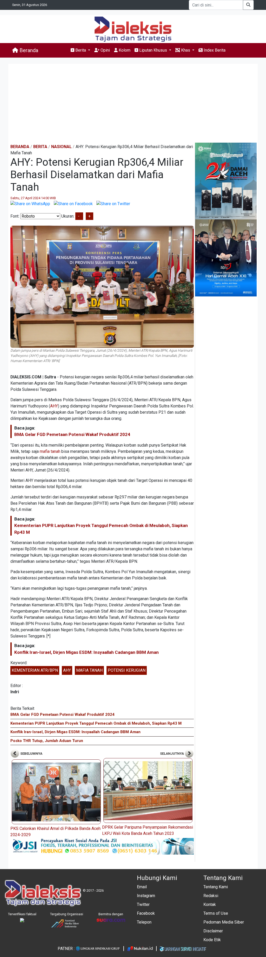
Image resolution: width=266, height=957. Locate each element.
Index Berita (214, 50)
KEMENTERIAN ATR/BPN (35, 670)
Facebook (146, 913)
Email (142, 886)
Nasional (61, 146)
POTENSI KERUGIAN (126, 670)
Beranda (28, 50)
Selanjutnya (172, 753)
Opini (104, 50)
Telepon (144, 922)
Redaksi (210, 895)
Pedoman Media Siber (223, 922)
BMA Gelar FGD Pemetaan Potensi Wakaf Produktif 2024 (72, 434)
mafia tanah (50, 451)
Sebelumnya (30, 753)
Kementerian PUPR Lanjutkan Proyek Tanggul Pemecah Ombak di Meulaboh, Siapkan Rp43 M (96, 723)
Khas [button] (185, 50)
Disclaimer (213, 930)
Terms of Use (215, 913)
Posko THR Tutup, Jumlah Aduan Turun (46, 740)
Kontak (209, 904)
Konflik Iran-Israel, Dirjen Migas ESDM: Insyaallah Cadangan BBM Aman (86, 652)
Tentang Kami (215, 886)
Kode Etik (212, 939)
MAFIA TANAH (89, 670)
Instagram (146, 895)
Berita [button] (80, 50)
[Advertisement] (133, 103)
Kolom (124, 50)
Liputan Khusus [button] (153, 50)
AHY (54, 406)
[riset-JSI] (102, 845)
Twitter (143, 904)
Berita (40, 146)
